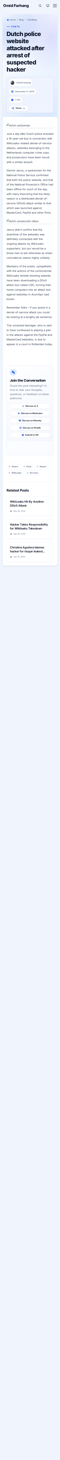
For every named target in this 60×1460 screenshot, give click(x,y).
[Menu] (55, 5)
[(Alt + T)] (48, 5)
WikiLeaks (16, 473)
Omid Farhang (16, 5)
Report (43, 466)
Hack (28, 466)
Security (34, 473)
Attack (15, 466)
